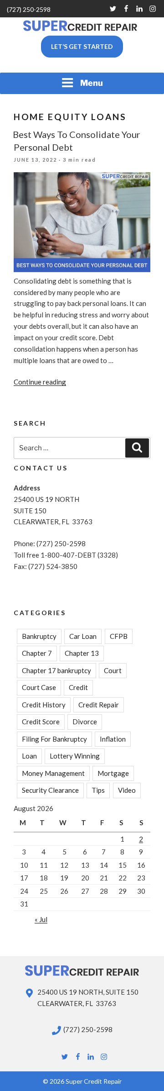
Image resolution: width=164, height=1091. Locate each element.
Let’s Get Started (82, 46)
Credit (78, 687)
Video (127, 790)
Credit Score (41, 721)
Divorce (84, 721)
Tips (98, 790)
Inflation (113, 739)
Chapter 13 (82, 653)
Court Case (39, 687)
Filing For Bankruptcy (54, 739)
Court (113, 670)
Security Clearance (50, 790)
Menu (91, 83)
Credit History (44, 705)
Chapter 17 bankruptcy (56, 670)
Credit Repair (98, 705)
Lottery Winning (75, 756)
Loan (29, 756)
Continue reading (40, 382)
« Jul (41, 919)
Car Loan (83, 636)
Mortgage (113, 773)
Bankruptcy (39, 636)
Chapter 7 (37, 653)
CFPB (119, 636)
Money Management (53, 773)
